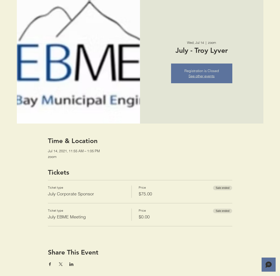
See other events (202, 76)
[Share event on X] (61, 264)
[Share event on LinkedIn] (71, 264)
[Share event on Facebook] (50, 264)
